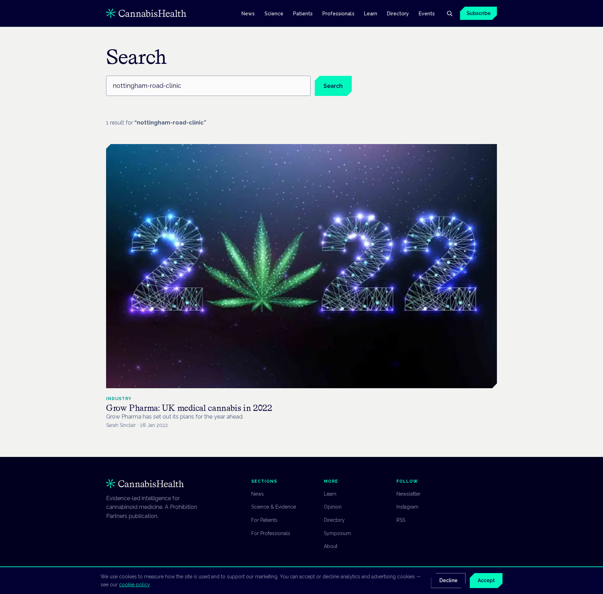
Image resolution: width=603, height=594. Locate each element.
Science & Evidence (273, 507)
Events (427, 13)
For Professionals (270, 533)
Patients (303, 13)
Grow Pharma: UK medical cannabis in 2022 (189, 408)
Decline (448, 580)
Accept (486, 580)
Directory (398, 13)
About (330, 546)
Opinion (333, 507)
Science (274, 13)
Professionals (338, 13)
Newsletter (408, 494)
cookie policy (134, 584)
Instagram (407, 507)
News (248, 13)
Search (333, 86)
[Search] (449, 13)
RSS (400, 520)
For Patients (264, 520)
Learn (370, 13)
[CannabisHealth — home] (146, 13)
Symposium (337, 533)
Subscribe (479, 13)
